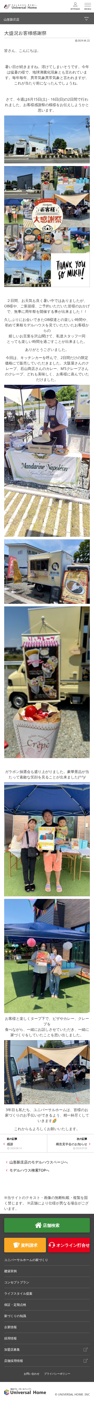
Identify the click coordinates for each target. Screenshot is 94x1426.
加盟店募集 (12, 1349)
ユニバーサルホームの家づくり (26, 1260)
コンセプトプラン (16, 1282)
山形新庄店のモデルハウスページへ (38, 1162)
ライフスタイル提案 (18, 1293)
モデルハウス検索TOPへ (29, 1170)
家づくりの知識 (15, 1316)
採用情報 (10, 1338)
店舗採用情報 (13, 1360)
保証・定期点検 (15, 1304)
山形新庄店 (11, 19)
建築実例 (10, 1271)
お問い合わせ (31, 1373)
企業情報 (10, 1327)
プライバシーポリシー (57, 1373)
